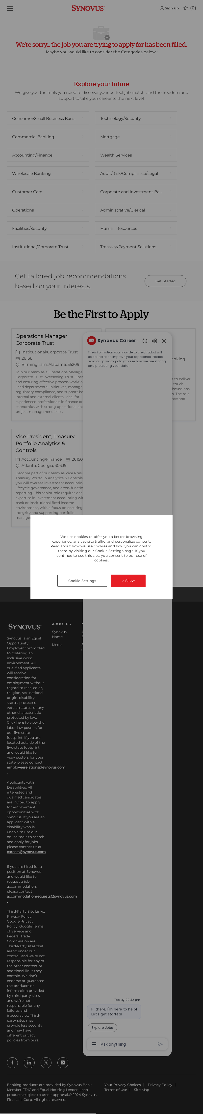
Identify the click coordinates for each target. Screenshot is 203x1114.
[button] (82, 581)
